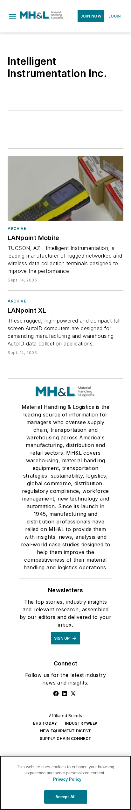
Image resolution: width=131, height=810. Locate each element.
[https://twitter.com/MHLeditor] (73, 693)
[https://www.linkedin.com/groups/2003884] (64, 693)
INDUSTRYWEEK (81, 723)
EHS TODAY (45, 723)
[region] (65, 783)
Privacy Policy (67, 779)
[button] (12, 16)
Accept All (65, 796)
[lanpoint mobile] (65, 188)
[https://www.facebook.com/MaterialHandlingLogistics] (56, 693)
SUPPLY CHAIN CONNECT (66, 738)
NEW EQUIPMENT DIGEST (65, 730)
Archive (17, 228)
